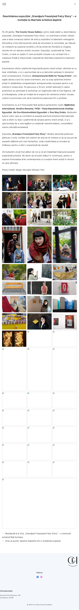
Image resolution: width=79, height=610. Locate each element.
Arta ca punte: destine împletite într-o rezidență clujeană (32, 541)
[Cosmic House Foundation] (4, 4)
